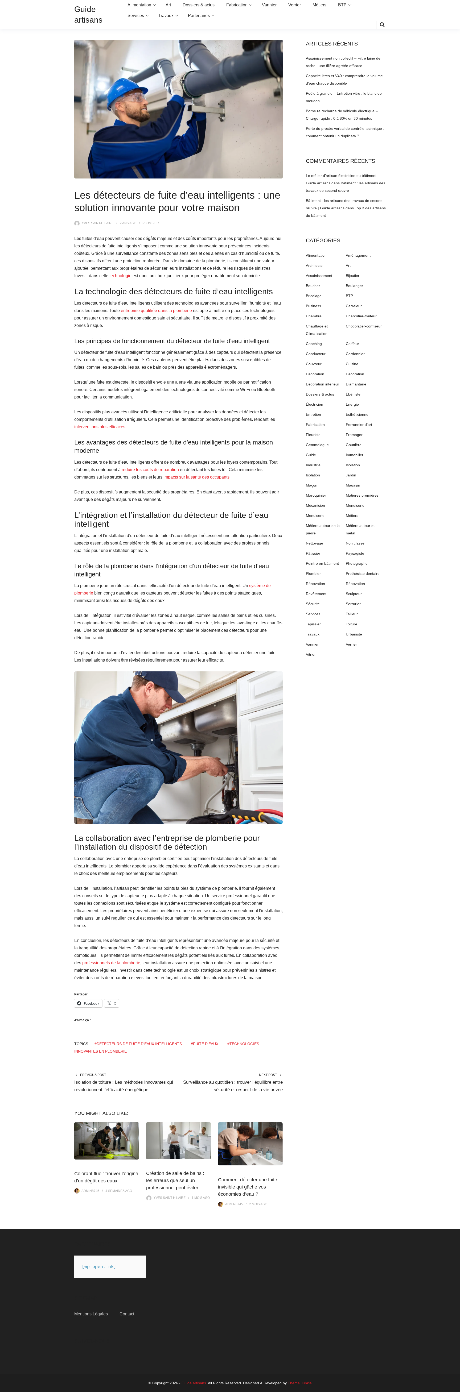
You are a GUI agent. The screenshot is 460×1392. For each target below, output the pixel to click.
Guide (311, 455)
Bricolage (314, 296)
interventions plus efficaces (99, 427)
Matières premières (362, 495)
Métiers (319, 5)
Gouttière (354, 445)
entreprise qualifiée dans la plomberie (156, 310)
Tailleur (352, 614)
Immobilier (354, 455)
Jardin (351, 475)
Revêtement (316, 594)
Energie (352, 404)
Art (168, 5)
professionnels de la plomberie (111, 963)
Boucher (313, 286)
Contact (127, 1314)
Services (136, 15)
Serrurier (353, 604)
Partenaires (199, 15)
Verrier (294, 5)
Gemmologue (317, 445)
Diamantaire (356, 384)
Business (313, 306)
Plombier (150, 223)
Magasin (353, 485)
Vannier (269, 5)
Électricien (314, 404)
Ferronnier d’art (359, 424)
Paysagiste (355, 553)
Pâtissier (313, 553)
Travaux (166, 15)
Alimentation (139, 5)
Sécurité (313, 604)
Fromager (354, 435)
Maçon (311, 485)
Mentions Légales (91, 1314)
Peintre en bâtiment (322, 563)
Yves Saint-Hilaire (98, 223)
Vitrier (311, 654)
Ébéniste (353, 394)
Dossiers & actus (199, 5)
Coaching (314, 344)
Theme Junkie (300, 1383)
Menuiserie (355, 505)
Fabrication (237, 5)
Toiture (351, 624)
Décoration (315, 374)
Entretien (313, 414)
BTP (342, 5)
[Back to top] (454, 1386)
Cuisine (352, 364)
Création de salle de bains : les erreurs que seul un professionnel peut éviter (175, 1180)
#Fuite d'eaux (204, 1044)
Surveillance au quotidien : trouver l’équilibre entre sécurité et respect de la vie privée (233, 1086)
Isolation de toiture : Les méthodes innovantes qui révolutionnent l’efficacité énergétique (123, 1086)
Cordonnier (355, 354)
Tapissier (313, 624)
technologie (120, 275)
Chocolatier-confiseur (364, 326)
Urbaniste (354, 634)
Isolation (353, 465)
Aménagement (358, 255)
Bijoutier (352, 275)
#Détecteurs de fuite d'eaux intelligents (138, 1044)
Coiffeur (352, 344)
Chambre (314, 316)
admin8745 (90, 1191)
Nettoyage (314, 543)
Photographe (357, 563)
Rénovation (315, 583)
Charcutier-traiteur (361, 316)
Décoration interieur (322, 384)
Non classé (355, 543)
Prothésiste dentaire (363, 573)
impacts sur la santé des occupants (196, 477)
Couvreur (314, 364)
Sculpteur (354, 594)
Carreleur (354, 306)
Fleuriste (313, 435)
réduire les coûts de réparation (150, 469)
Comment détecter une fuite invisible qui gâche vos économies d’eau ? (247, 1187)
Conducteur (316, 354)
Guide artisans (194, 1383)
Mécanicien (315, 505)
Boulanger (354, 286)
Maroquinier (316, 495)
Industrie (313, 465)
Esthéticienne (357, 414)
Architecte (314, 265)
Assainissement (319, 275)
